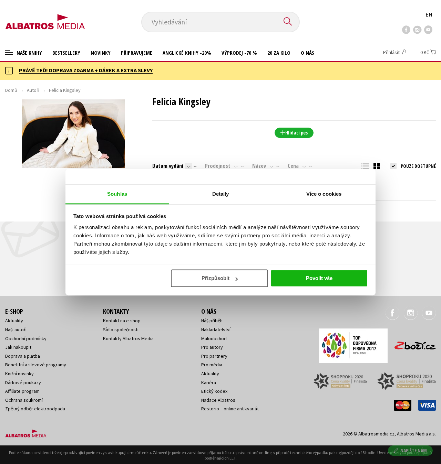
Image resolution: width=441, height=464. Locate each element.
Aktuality (14, 320)
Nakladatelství (215, 329)
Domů (11, 90)
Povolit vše (319, 278)
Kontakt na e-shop (122, 320)
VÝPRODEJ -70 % (239, 52)
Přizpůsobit (215, 278)
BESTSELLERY (66, 52)
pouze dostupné (418, 166)
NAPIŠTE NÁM (413, 450)
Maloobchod (214, 338)
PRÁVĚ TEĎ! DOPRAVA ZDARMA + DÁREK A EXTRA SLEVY (86, 70)
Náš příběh (212, 320)
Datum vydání (167, 166)
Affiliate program (22, 391)
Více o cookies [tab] (323, 194)
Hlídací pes (296, 132)
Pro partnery (214, 356)
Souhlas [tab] (117, 194)
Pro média (211, 365)
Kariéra (208, 382)
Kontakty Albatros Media (128, 338)
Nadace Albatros (218, 400)
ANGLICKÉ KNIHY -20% (187, 52)
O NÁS (307, 52)
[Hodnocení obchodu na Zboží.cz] (412, 343)
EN (428, 14)
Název (259, 166)
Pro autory (212, 347)
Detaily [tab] (220, 194)
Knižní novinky (19, 373)
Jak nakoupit (18, 347)
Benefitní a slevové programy (35, 365)
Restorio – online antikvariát (230, 409)
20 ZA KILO (278, 52)
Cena (293, 166)
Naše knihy (28, 52)
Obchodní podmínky (26, 338)
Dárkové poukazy (23, 382)
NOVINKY (101, 52)
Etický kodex (214, 391)
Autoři (33, 90)
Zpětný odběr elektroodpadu (35, 409)
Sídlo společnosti (121, 329)
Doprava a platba (22, 356)
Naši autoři (16, 329)
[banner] (45, 16)
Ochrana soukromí (24, 400)
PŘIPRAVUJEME (136, 52)
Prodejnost (217, 166)
